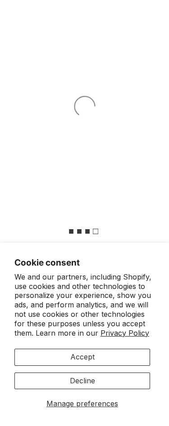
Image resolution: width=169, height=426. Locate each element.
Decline (82, 380)
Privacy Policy (124, 332)
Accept (82, 356)
